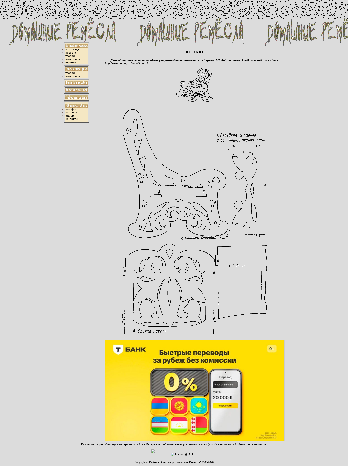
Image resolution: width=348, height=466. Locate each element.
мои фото (71, 109)
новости (70, 52)
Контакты (71, 118)
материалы (72, 59)
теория (70, 55)
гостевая (71, 112)
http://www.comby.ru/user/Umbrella (127, 63)
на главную (72, 49)
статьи (69, 115)
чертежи (70, 62)
